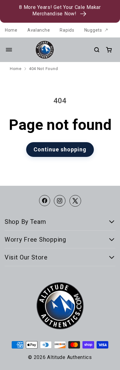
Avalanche (38, 30)
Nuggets (93, 30)
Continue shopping (60, 149)
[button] (9, 50)
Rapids (67, 30)
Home (11, 30)
